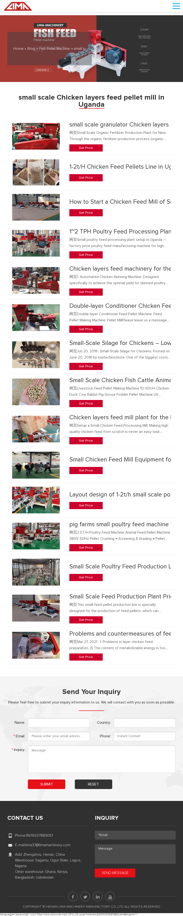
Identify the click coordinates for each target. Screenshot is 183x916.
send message (115, 873)
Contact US (25, 818)
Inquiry (106, 818)
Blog (31, 49)
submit (46, 784)
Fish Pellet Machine (54, 49)
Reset (93, 784)
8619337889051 (39, 835)
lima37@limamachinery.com (47, 845)
